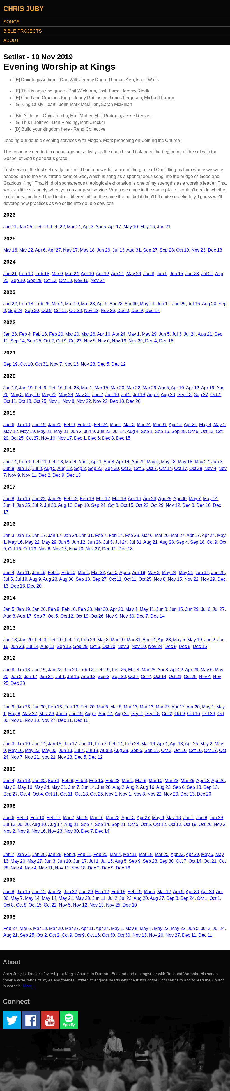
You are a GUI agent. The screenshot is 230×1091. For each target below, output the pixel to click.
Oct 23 (75, 340)
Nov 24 (98, 280)
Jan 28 (39, 854)
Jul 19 (139, 394)
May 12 (10, 431)
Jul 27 (219, 609)
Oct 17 (180, 468)
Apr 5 (100, 226)
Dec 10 (203, 505)
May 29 (149, 334)
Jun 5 (164, 334)
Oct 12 (50, 280)
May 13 (168, 461)
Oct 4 (215, 394)
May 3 (17, 394)
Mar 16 (10, 250)
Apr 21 (117, 273)
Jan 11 (10, 226)
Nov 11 (29, 475)
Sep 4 (182, 542)
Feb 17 (72, 639)
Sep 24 (15, 310)
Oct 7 (151, 468)
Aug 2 (153, 394)
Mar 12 (103, 498)
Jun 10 (112, 394)
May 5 (219, 424)
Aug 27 (157, 898)
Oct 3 (126, 468)
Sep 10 (18, 280)
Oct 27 (32, 438)
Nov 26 (108, 310)
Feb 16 (56, 387)
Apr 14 (122, 461)
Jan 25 (25, 226)
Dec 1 (80, 438)
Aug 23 (168, 394)
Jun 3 (216, 461)
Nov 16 (81, 280)
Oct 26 (97, 616)
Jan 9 (8, 706)
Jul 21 (207, 273)
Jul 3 (176, 334)
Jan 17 (10, 387)
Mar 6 (147, 535)
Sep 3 (172, 898)
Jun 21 (164, 226)
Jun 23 (192, 273)
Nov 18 (78, 868)
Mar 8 (140, 780)
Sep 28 (167, 250)
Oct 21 (175, 676)
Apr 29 (137, 461)
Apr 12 (102, 273)
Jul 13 (118, 250)
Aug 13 (65, 505)
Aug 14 (105, 713)
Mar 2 (68, 817)
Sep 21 (118, 824)
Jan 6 (8, 424)
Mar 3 (129, 424)
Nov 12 (91, 310)
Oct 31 (41, 364)
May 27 (202, 461)
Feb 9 (40, 387)
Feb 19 (87, 498)
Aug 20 (209, 303)
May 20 (18, 861)
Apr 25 (191, 743)
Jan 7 (8, 854)
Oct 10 (26, 364)
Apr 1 (83, 461)
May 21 (44, 431)
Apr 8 (109, 461)
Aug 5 (50, 468)
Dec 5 (103, 364)
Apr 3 (88, 226)
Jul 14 (119, 431)
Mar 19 (72, 303)
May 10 (130, 226)
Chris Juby (23, 8)
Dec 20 (133, 401)
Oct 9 (61, 340)
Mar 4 (57, 303)
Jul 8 (37, 468)
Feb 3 (69, 424)
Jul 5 (126, 394)
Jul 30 (50, 505)
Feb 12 (71, 498)
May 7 (195, 498)
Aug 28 (167, 542)
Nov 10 (48, 438)
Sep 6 (179, 787)
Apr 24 (118, 334)
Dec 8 (108, 438)
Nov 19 (119, 340)
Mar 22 (26, 250)
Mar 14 (74, 226)
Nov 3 (123, 646)
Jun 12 (78, 542)
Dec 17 (152, 310)
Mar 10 (118, 639)
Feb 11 (40, 461)
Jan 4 (8, 572)
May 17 (70, 250)
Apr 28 (164, 639)
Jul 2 (37, 505)
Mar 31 (160, 424)
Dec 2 (44, 475)
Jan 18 (38, 572)
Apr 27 (54, 250)
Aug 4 (133, 431)
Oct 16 (14, 548)
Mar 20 (72, 334)
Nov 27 (93, 548)
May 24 (134, 273)
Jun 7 (97, 394)
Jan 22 (10, 303)
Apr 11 (87, 928)
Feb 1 (53, 572)
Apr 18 (175, 424)
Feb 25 (100, 854)
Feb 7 (101, 535)
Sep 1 (147, 431)
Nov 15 (175, 579)
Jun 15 (176, 273)
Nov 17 (65, 438)
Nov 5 (90, 340)
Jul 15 (73, 676)
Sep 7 (39, 616)
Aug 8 (106, 750)
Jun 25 (179, 303)
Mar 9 (57, 273)
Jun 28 (218, 572)
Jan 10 (23, 743)
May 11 (147, 609)
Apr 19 (207, 387)
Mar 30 (101, 609)
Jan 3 (8, 535)
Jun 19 (76, 713)
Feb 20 (56, 334)
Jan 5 (8, 609)
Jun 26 (94, 542)
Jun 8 (148, 273)
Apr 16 (134, 498)
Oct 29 (157, 505)
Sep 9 (135, 861)
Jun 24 (46, 676)
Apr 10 (87, 273)
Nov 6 (104, 340)
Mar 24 (72, 273)
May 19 (27, 431)
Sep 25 (34, 340)
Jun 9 (162, 273)
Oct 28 (75, 310)
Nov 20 (135, 340)
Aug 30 (66, 579)
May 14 (147, 303)
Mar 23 (88, 303)
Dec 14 (157, 616)
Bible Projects (22, 31)
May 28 (82, 898)
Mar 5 (149, 891)
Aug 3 (9, 616)
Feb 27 (10, 928)
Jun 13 (65, 750)
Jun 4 (8, 505)
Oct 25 (39, 401)
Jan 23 (10, 334)
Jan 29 (54, 498)
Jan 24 (70, 535)
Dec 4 (151, 340)
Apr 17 (114, 226)
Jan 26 (39, 609)
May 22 (32, 542)
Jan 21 (10, 273)
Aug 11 (47, 646)
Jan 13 (23, 424)
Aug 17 (24, 616)
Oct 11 (9, 401)
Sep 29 (34, 280)
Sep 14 (17, 340)
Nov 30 (127, 616)
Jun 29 (103, 250)
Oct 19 (182, 250)
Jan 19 (26, 387)
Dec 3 (123, 310)
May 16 (147, 226)
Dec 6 (94, 438)
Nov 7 (56, 364)
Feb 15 (68, 572)
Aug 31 (134, 250)
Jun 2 (76, 431)
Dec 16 (73, 475)
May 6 (153, 461)
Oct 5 (139, 468)
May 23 (49, 394)
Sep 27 (150, 250)
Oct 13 (65, 280)
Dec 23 (18, 683)
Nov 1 (54, 401)
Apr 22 (176, 669)
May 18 (87, 250)
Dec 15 (123, 438)
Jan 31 (86, 535)
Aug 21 (205, 334)
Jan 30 (39, 706)
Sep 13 (184, 394)
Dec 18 (166, 340)
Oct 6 (193, 431)
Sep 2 (80, 468)
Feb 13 (40, 334)
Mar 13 (130, 706)
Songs (11, 21)
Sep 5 (136, 750)
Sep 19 (10, 364)
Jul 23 (125, 898)
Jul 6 (205, 609)
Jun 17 (23, 468)
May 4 (205, 424)
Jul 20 (24, 824)
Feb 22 (58, 226)
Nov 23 (198, 250)
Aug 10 (39, 824)
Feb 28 (72, 387)
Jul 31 (135, 542)
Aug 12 (65, 468)
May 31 (82, 394)
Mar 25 (148, 669)
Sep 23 (95, 468)
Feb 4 (25, 334)
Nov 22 (84, 401)
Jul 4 (79, 750)
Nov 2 (220, 824)
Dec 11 (109, 548)
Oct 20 (108, 646)
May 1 (134, 334)
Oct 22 (141, 505)
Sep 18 (197, 542)
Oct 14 (165, 468)
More (27, 986)
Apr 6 (40, 250)
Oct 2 (48, 340)
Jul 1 (60, 676)
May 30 (49, 750)
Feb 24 (101, 424)
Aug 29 (121, 750)
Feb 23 (85, 609)
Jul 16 (194, 303)
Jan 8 (8, 498)
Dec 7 (142, 616)
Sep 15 (162, 431)
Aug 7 (90, 713)
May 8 (14, 713)
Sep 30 (32, 310)
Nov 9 (14, 475)
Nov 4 (210, 468)
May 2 (206, 743)
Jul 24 (190, 334)
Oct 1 (202, 898)
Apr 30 (131, 303)
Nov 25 (113, 905)
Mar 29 (149, 387)
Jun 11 (163, 303)
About (11, 40)
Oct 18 (24, 401)
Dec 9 (137, 310)
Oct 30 (108, 935)
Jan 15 (23, 498)
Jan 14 (10, 461)
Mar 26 (88, 334)
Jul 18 (92, 750)
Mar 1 (86, 387)
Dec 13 (215, 250)
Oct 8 (46, 310)
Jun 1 (188, 817)
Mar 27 (178, 535)
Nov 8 (68, 401)
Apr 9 (102, 303)
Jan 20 (54, 424)
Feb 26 (42, 303)
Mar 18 (146, 854)
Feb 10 (26, 273)
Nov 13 (71, 364)
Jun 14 (202, 572)
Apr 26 (218, 780)
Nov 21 (32, 757)
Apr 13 (128, 817)
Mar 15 (101, 387)
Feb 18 (42, 273)
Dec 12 (118, 364)
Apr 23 (116, 303)
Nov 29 (208, 579)
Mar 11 (130, 854)
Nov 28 (88, 364)
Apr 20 (116, 609)
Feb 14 (41, 226)
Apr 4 (162, 743)
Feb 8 (67, 780)
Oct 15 (60, 310)
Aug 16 (147, 787)
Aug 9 (35, 579)
